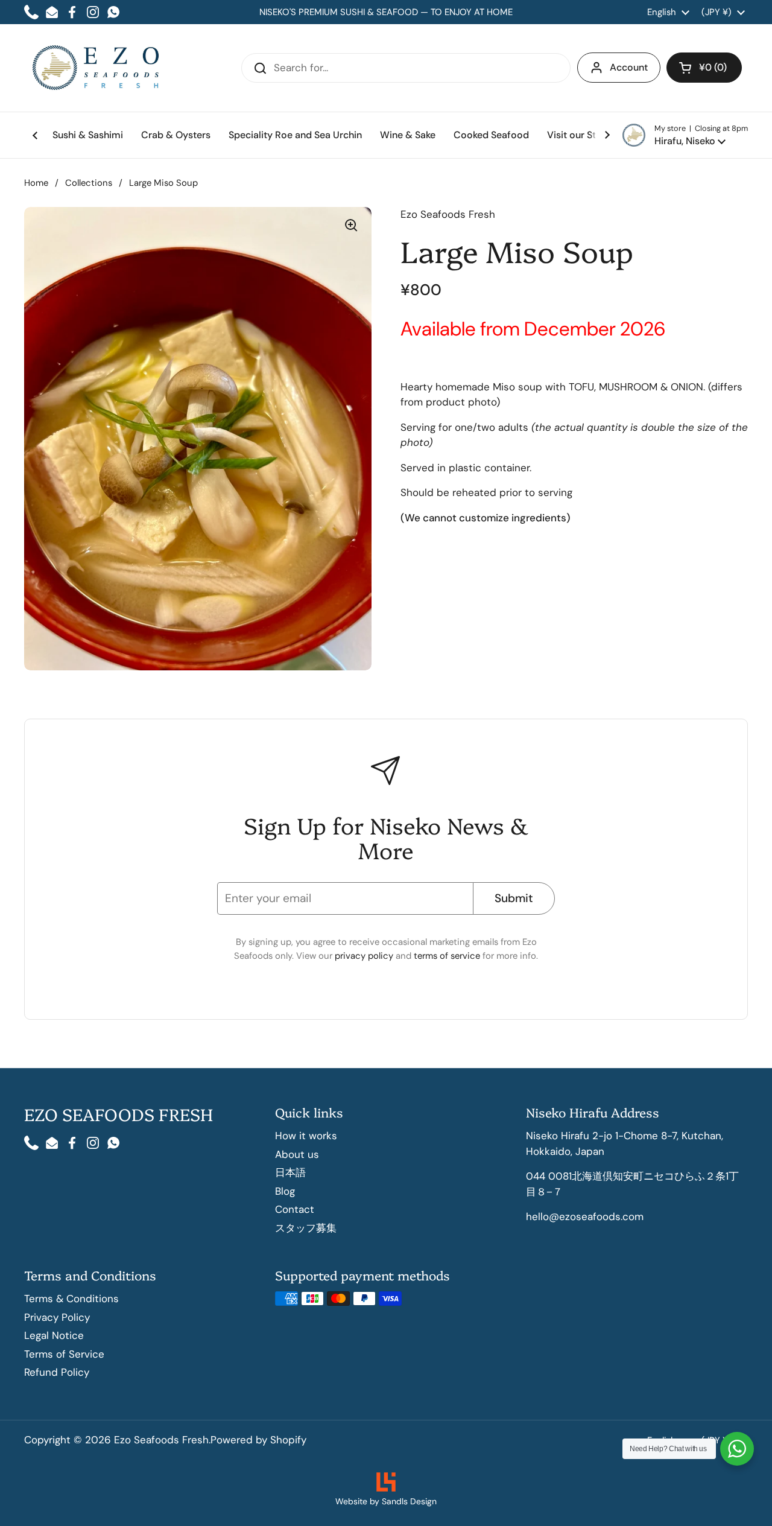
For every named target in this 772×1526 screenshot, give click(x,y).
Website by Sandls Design (386, 1501)
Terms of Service (64, 1354)
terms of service (448, 956)
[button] (685, 135)
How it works (306, 1135)
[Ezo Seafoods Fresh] (96, 68)
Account (629, 67)
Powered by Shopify (258, 1439)
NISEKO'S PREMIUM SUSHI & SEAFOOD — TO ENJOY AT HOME (386, 12)
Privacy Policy (57, 1317)
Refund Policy (56, 1372)
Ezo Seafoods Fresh (161, 1439)
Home (36, 183)
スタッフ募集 (306, 1228)
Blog (285, 1191)
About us (297, 1154)
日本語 (290, 1172)
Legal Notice (54, 1335)
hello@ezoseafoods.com (585, 1216)
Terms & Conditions (71, 1298)
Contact (294, 1209)
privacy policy (365, 956)
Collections (88, 183)
